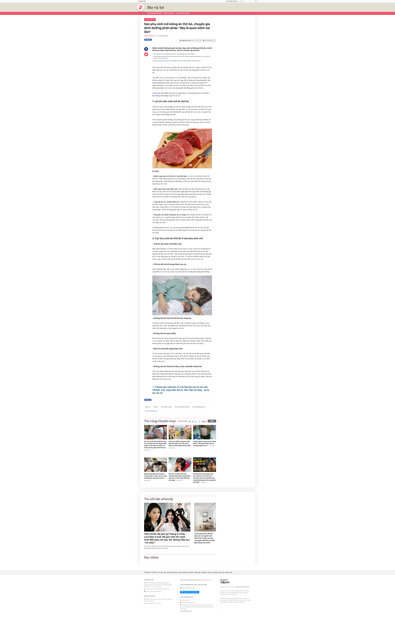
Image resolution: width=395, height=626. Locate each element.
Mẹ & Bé (169, 572)
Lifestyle (155, 572)
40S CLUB (221, 572)
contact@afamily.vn (155, 591)
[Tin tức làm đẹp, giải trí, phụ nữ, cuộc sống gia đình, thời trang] (140, 7)
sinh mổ (147, 407)
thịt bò (155, 407)
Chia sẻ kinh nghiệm (182, 13)
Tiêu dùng (197, 572)
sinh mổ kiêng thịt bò (198, 407)
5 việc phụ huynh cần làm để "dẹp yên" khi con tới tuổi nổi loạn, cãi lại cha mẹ (177, 61)
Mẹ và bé (155, 8)
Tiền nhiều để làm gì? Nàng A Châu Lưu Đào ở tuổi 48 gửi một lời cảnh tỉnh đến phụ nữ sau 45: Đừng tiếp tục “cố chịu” (167, 538)
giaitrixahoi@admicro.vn (189, 602)
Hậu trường (182, 572)
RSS (231, 572)
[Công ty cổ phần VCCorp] (225, 581)
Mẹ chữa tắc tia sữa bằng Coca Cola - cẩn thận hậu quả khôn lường (174, 54)
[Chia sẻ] (146, 49)
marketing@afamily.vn (188, 588)
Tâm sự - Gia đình (213, 572)
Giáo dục (175, 572)
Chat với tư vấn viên (190, 592)
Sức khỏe (190, 572)
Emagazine (142, 1)
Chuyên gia (156, 93)
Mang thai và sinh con (154, 13)
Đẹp (165, 572)
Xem (211, 421)
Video (227, 572)
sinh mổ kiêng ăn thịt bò (182, 407)
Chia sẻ (148, 39)
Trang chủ (147, 572)
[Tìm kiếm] (256, 1)
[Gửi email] (146, 54)
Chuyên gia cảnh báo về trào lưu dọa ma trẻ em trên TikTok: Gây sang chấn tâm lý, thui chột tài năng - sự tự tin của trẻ (182, 57)
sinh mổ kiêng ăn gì (151, 411)
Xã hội (160, 572)
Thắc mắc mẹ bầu (150, 19)
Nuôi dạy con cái (169, 13)
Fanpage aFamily (232, 1)
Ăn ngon (204, 572)
